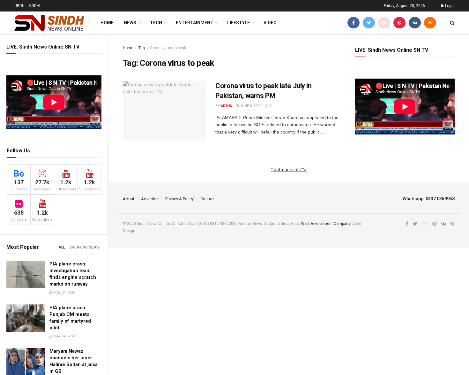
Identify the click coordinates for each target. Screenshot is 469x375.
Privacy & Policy (179, 198)
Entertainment (194, 22)
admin (226, 106)
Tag (141, 48)
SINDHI (34, 6)
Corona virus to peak (168, 48)
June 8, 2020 (250, 106)
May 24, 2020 (63, 292)
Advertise (150, 198)
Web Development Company (325, 223)
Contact (207, 198)
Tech (156, 22)
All (61, 247)
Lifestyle (238, 22)
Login (449, 6)
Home (107, 22)
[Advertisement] (289, 176)
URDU (19, 6)
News (130, 22)
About (128, 198)
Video (270, 22)
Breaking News (84, 247)
